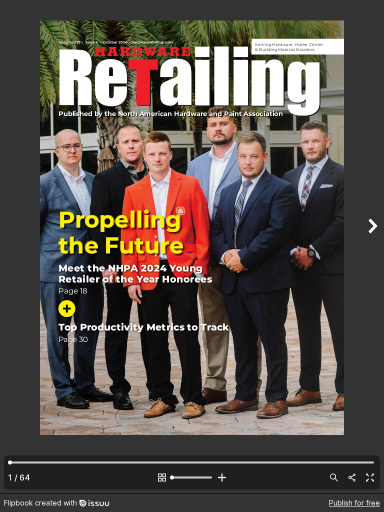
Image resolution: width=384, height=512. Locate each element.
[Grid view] (162, 478)
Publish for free (354, 502)
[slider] (192, 477)
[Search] (334, 478)
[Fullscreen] (370, 478)
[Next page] (372, 247)
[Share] (352, 478)
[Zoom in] (222, 478)
